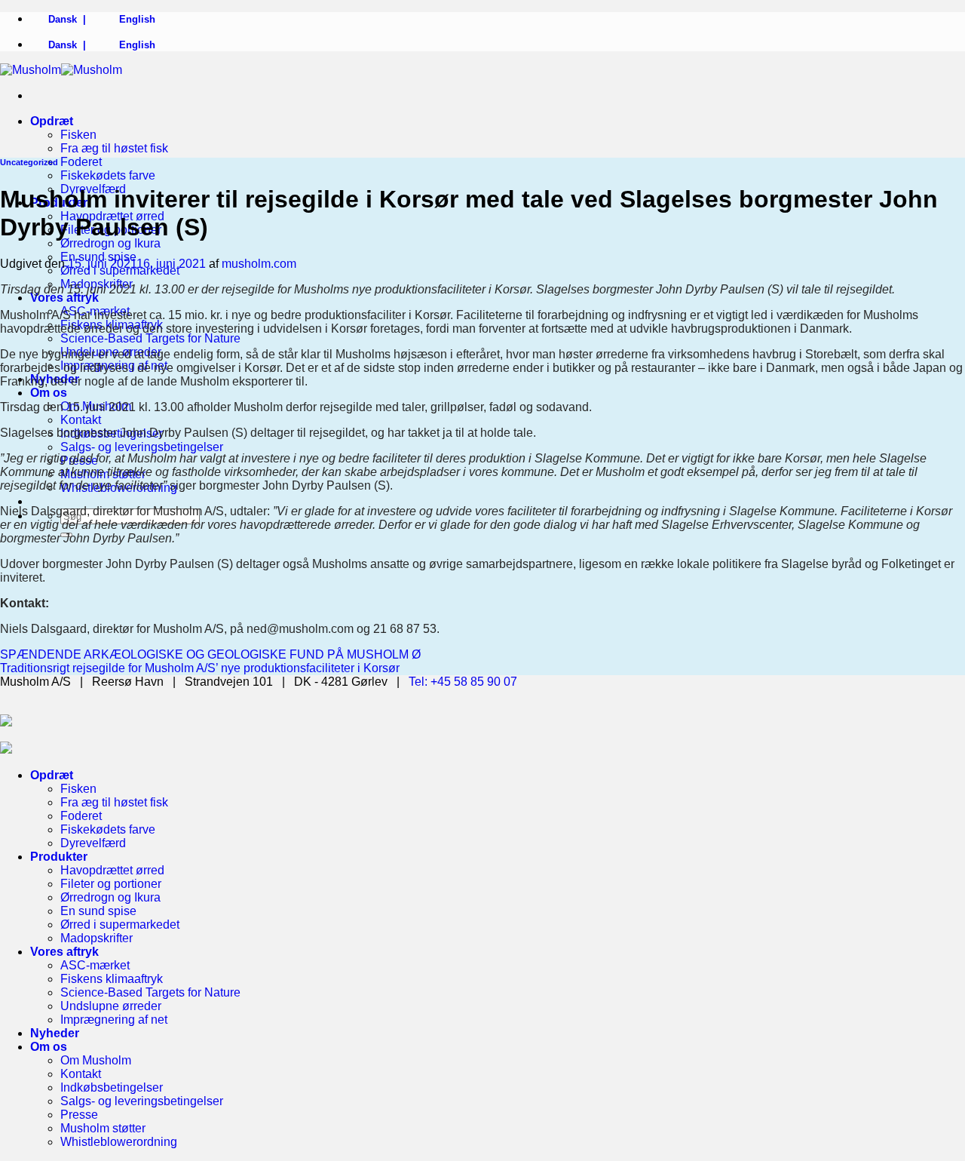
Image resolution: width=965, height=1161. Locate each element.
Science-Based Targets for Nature (150, 338)
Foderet (81, 161)
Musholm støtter (103, 1128)
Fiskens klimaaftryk (111, 978)
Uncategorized (29, 162)
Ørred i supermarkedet (119, 924)
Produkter (58, 856)
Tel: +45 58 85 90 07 (463, 681)
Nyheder (54, 1033)
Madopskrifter (96, 938)
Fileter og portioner (110, 883)
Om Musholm (95, 1060)
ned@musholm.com (300, 628)
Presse (79, 1114)
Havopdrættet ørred (112, 870)
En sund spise (98, 911)
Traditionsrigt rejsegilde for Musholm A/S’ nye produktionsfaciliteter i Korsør (200, 668)
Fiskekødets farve (107, 175)
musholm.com (259, 263)
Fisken (78, 134)
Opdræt (51, 121)
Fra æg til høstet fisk (114, 148)
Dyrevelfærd (93, 843)
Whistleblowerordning (118, 1141)
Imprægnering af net (113, 1019)
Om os (48, 392)
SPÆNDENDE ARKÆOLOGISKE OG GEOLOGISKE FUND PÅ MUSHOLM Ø (210, 654)
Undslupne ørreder (110, 1006)
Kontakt (80, 419)
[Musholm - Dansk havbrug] (61, 69)
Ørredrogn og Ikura (110, 243)
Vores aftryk (64, 297)
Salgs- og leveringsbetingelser (141, 447)
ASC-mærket (95, 965)
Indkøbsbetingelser (111, 1087)
